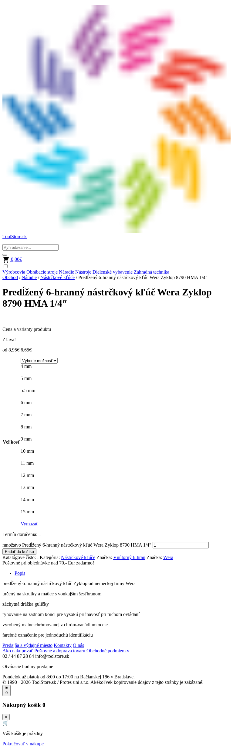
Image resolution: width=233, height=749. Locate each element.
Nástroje (83, 272)
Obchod (10, 277)
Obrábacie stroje (42, 272)
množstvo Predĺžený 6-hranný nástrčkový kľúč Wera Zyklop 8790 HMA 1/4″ (76, 545)
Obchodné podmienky (107, 650)
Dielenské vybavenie (113, 272)
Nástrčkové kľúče (57, 277)
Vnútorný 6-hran (129, 557)
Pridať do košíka (19, 551)
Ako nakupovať (17, 650)
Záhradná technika (151, 272)
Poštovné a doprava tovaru (59, 650)
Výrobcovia (13, 272)
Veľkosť (11, 441)
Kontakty (63, 645)
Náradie (66, 272)
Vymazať (29, 523)
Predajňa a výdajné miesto (27, 645)
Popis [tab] (20, 573)
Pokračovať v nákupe (23, 743)
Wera (168, 557)
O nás (78, 645)
